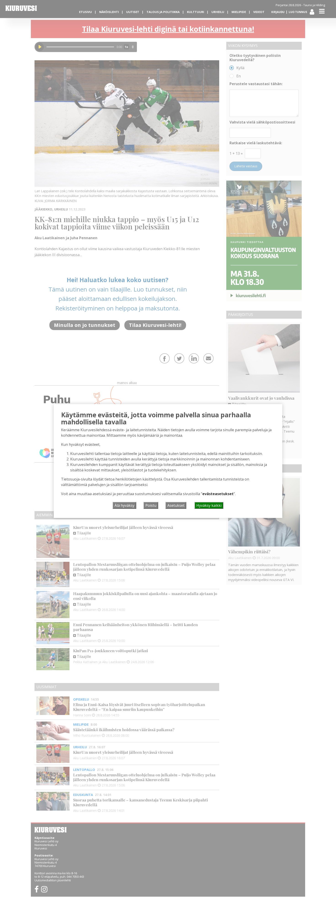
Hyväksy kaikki (208, 505)
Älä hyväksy (124, 505)
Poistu (150, 505)
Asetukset (175, 505)
